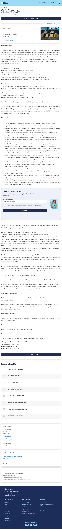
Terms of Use (7, 513)
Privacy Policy (29, 216)
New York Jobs (25, 502)
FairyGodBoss (8, 520)
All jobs (5, 463)
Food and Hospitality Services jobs (12, 456)
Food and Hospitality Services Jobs (12, 477)
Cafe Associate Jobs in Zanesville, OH (13, 473)
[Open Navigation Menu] (59, 3)
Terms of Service (21, 216)
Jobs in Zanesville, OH (9, 475)
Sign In (53, 3)
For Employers (43, 502)
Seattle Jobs (25, 506)
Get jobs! (25, 210)
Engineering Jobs (26, 509)
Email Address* (8, 199)
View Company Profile (9, 40)
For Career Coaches (44, 507)
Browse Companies (9, 509)
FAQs (6, 504)
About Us (7, 502)
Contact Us (7, 518)
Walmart (4, 7)
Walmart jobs (6, 461)
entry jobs (6, 458)
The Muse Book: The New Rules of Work (47, 505)
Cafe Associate (7, 429)
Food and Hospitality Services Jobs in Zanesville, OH (17, 479)
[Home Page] (5, 3)
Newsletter (43, 3)
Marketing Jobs (25, 511)
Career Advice (8, 511)
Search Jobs (7, 506)
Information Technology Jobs (28, 513)
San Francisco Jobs (26, 504)
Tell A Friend (42, 510)
